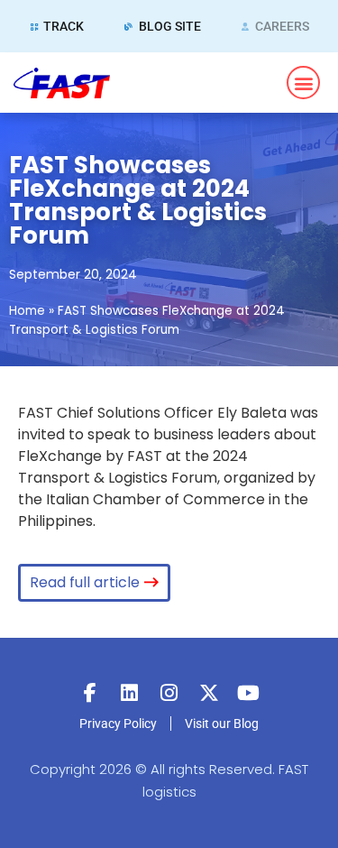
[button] (303, 82)
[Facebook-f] (90, 693)
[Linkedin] (130, 693)
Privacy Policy (118, 723)
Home (27, 310)
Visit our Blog (222, 723)
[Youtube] (249, 693)
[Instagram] (169, 693)
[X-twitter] (209, 693)
